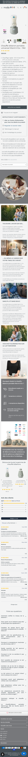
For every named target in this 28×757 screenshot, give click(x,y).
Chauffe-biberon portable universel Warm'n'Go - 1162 (21, 482)
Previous (2, 25)
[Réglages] (26, 8)
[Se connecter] (20, 8)
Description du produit (7, 164)
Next (26, 25)
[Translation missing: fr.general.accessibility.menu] (1, 8)
